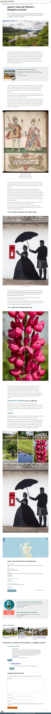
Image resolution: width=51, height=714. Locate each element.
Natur (16, 4)
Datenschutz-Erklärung (25, 713)
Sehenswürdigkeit (11, 4)
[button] (2, 712)
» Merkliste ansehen (40, 590)
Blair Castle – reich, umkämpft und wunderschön (9, 637)
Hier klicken (9, 588)
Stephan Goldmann (16, 663)
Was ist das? (10, 581)
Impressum (18, 713)
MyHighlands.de (5, 4)
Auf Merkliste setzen (12, 590)
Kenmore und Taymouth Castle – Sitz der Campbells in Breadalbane (40, 637)
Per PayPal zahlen (20, 606)
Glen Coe (21, 88)
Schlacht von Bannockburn (32, 103)
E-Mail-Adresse (10, 697)
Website (9, 701)
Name (8, 694)
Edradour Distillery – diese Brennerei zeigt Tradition (25, 637)
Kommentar (10, 678)
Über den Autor (32, 713)
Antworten (10, 660)
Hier (26, 396)
